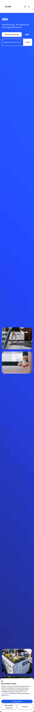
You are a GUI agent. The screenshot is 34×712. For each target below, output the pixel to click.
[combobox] (12, 42)
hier (8, 695)
